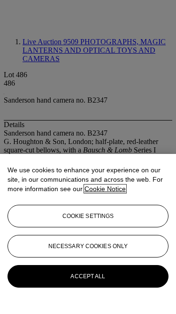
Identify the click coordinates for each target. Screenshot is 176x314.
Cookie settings (88, 216)
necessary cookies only (88, 246)
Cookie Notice (105, 189)
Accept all (87, 276)
